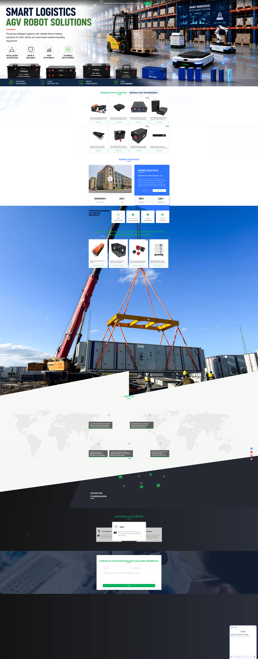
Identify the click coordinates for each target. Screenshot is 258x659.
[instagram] (251, 455)
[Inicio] (91, 3)
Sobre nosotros (109, 3)
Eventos (121, 3)
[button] (28, 535)
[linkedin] (251, 459)
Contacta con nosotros (136, 3)
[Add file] (231, 656)
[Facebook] (251, 448)
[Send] (255, 656)
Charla (148, 3)
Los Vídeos (126, 3)
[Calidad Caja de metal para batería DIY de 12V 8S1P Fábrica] (138, 249)
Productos (115, 3)
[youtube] (251, 452)
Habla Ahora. (99, 122)
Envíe (129, 585)
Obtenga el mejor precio (98, 265)
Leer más (144, 190)
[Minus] (254, 627)
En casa (102, 3)
